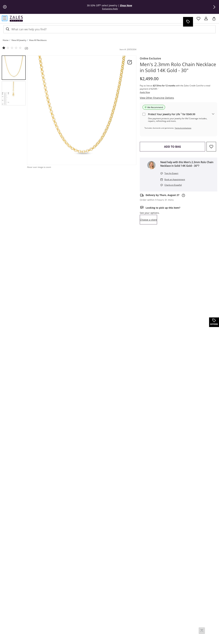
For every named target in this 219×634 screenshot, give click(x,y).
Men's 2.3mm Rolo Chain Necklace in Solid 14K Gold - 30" (178, 67)
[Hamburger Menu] (5, 18)
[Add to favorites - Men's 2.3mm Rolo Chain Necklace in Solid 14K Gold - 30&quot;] (211, 146)
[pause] (5, 7)
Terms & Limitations (183, 128)
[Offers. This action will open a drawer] (188, 22)
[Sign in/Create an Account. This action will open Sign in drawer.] (206, 19)
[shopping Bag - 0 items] (215, 20)
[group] (14, 68)
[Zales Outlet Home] (16, 19)
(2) (26, 48)
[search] (7, 29)
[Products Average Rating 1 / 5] (12, 48)
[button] (214, 7)
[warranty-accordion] (213, 114)
